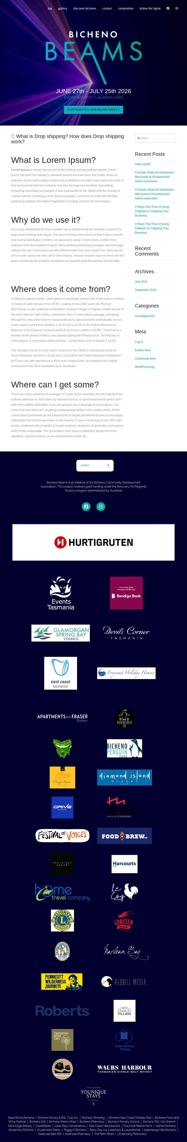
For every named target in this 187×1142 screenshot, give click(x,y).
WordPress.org (144, 366)
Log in (139, 341)
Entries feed (142, 350)
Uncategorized (144, 315)
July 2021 (141, 281)
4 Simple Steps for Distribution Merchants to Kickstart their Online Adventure (154, 177)
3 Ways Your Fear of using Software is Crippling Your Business (152, 211)
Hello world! (142, 164)
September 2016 (146, 289)
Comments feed (145, 358)
